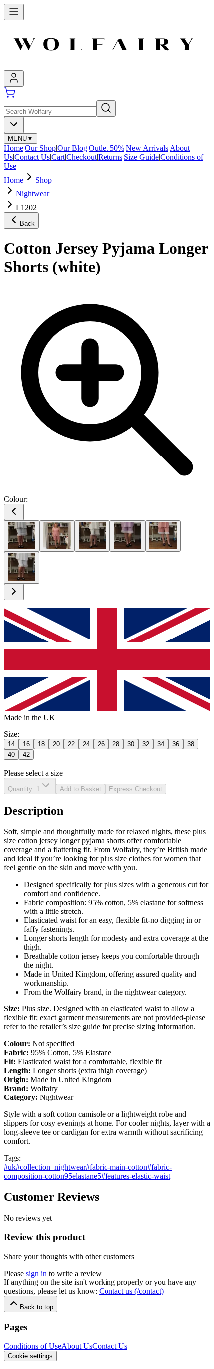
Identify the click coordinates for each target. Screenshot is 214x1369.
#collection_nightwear (51, 1167)
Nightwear (32, 193)
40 (11, 754)
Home (13, 148)
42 (26, 754)
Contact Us (32, 157)
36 (175, 744)
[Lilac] (127, 536)
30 (130, 744)
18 (41, 744)
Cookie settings (30, 1356)
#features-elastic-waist (135, 1176)
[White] (21, 568)
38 (190, 744)
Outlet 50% (106, 148)
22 (71, 744)
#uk (10, 1167)
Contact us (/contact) (131, 1291)
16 (26, 744)
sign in (36, 1273)
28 (115, 744)
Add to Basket (80, 789)
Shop (43, 180)
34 (160, 744)
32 (145, 744)
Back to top (36, 1307)
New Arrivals (147, 148)
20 (56, 744)
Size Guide (141, 157)
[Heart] (57, 536)
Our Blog (72, 148)
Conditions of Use (32, 1346)
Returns (110, 157)
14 (11, 744)
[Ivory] (92, 536)
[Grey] (21, 536)
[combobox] (14, 125)
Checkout (81, 157)
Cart (58, 157)
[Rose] (163, 536)
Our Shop (40, 148)
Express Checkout (135, 789)
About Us (76, 1346)
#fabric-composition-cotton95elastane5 (88, 1171)
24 (86, 744)
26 (101, 744)
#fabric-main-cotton (116, 1167)
